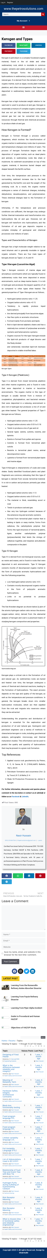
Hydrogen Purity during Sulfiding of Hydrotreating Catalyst (11, 1186)
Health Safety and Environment (13, 1075)
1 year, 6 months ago (38, 1082)
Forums (12, 1041)
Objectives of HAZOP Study (23, 1027)
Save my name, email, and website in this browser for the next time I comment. (22, 953)
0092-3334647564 (10, 840)
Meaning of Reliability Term (9, 1081)
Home (4, 1041)
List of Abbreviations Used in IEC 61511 (12, 1160)
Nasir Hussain (23, 835)
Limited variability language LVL (10, 1139)
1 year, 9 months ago (38, 1199)
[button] (23, 27)
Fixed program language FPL (9, 1117)
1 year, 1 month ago (38, 1057)
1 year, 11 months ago (39, 1221)
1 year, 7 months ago (38, 1093)
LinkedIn (25, 796)
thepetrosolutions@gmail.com (26, 840)
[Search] (43, 14)
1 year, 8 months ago (38, 1172)
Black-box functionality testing (11, 1106)
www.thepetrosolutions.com (23, 9)
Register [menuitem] (10, 2)
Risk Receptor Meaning (9, 1198)
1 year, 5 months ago (38, 1067)
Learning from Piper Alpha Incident (26, 1008)
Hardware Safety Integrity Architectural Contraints (10, 1094)
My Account (22, 21)
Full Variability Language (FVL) (10, 1149)
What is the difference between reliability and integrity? (11, 1068)
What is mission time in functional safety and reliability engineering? (12, 1222)
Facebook (15, 796)
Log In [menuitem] (3, 2)
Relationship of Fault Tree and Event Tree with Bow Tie (12, 1172)
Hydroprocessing (9, 1193)
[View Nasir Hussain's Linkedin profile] (23, 829)
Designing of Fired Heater (11, 1056)
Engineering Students (10, 1061)
